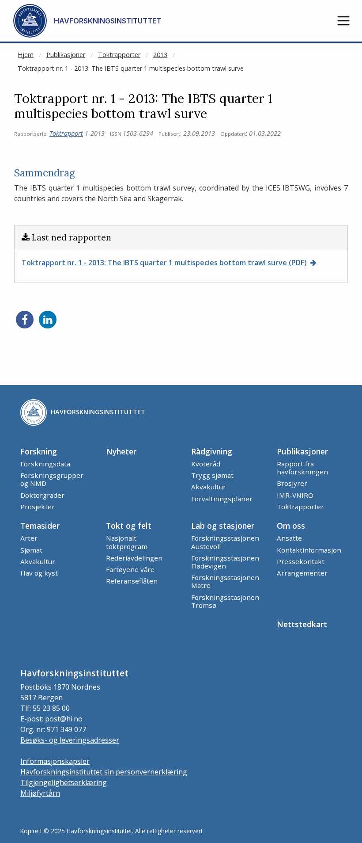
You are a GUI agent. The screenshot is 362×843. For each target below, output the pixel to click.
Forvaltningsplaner (222, 498)
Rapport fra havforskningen (302, 467)
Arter (29, 538)
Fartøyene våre (130, 569)
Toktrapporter (119, 54)
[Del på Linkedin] (48, 319)
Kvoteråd (205, 463)
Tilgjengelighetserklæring (63, 782)
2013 (160, 54)
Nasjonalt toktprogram (126, 542)
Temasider (40, 525)
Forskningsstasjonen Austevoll (225, 542)
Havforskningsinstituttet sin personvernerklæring (103, 772)
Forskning (38, 451)
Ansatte (289, 538)
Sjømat (31, 549)
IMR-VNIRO (295, 495)
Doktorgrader (42, 495)
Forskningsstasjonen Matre (225, 581)
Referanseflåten (132, 580)
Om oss (291, 525)
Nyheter (121, 451)
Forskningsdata (45, 463)
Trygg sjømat (212, 475)
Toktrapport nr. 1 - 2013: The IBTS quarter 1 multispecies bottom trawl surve (131, 68)
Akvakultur (208, 486)
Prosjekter (37, 506)
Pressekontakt (300, 561)
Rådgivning (211, 451)
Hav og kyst (39, 572)
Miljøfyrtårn (40, 793)
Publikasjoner (65, 54)
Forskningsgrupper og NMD (51, 479)
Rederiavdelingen (134, 557)
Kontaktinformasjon (309, 549)
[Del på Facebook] (25, 319)
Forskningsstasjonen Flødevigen (225, 561)
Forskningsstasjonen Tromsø (225, 601)
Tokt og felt (128, 525)
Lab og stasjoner (222, 525)
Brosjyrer (292, 483)
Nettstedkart (302, 624)
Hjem (26, 54)
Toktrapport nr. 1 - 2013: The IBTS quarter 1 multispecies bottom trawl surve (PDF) (164, 262)
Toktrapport (66, 133)
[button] (343, 21)
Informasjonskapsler (55, 761)
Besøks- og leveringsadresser (69, 740)
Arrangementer (302, 572)
